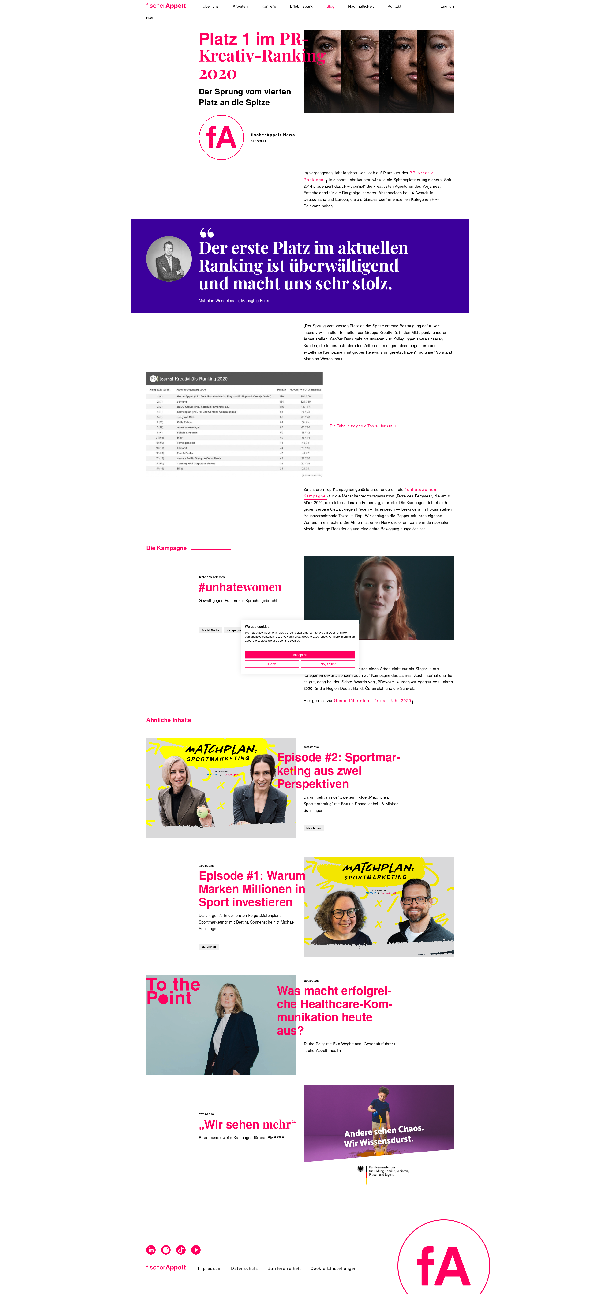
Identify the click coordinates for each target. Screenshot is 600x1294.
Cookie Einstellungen (334, 1268)
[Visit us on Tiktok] (181, 1250)
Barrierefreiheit (284, 1268)
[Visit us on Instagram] (166, 1250)
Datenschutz (244, 1268)
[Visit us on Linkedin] (151, 1250)
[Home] (167, 6)
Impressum (210, 1268)
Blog (149, 18)
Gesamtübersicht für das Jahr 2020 (372, 700)
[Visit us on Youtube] (196, 1250)
